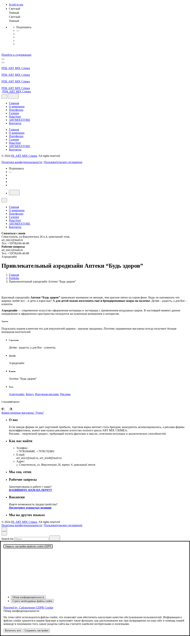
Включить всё (13, 630)
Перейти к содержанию (16, 54)
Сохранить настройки (36, 630)
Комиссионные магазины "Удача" (22, 412)
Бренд (29, 394)
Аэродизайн (16, 394)
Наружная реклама (47, 394)
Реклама (65, 394)
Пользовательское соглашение (63, 162)
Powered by (28, 607)
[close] (4, 96)
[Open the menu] (2, 59)
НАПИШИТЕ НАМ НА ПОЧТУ (30, 490)
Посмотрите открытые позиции (30, 507)
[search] (54, 538)
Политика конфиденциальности (21, 162)
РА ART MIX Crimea (24, 155)
